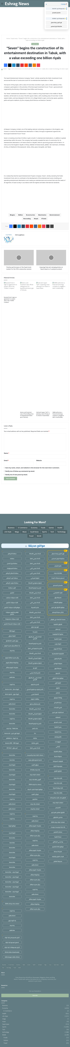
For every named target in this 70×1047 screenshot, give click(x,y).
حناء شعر (35, 728)
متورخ (58, 688)
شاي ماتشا (35, 743)
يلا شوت (35, 816)
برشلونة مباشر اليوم (12, 662)
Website (39, 460)
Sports (44, 531)
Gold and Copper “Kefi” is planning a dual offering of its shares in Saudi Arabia (43, 414)
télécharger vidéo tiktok (12, 957)
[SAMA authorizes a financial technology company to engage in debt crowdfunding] (59, 346)
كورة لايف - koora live (12, 872)
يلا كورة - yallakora (12, 738)
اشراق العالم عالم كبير (58, 812)
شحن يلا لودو (35, 684)
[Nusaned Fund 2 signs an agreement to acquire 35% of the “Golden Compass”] (11, 289)
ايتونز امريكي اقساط (35, 658)
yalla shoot (35, 821)
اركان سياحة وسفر (58, 612)
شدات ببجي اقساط (35, 553)
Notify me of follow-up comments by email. (20, 471)
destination (42, 215)
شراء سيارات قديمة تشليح (12, 624)
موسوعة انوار (58, 766)
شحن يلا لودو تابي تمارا (35, 648)
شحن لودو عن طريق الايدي (35, 689)
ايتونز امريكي (35, 578)
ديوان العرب (35, 794)
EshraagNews (19, 234)
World (39, 535)
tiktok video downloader (12, 952)
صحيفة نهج (57, 668)
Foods (43, 527)
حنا (35, 733)
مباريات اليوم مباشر (35, 825)
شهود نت (58, 741)
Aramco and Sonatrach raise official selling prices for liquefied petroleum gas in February (27, 414)
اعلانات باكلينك (35, 809)
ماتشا (35, 738)
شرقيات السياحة (58, 761)
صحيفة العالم (58, 861)
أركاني (58, 746)
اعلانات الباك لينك (58, 802)
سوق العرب (35, 765)
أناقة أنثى (58, 683)
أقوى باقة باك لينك (35, 779)
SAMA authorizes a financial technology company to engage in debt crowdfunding (58, 414)
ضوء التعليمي (57, 592)
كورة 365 (12, 631)
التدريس (58, 807)
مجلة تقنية (57, 837)
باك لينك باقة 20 (35, 769)
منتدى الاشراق (57, 817)
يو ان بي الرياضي (58, 841)
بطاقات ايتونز (35, 699)
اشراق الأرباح (58, 771)
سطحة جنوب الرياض (12, 583)
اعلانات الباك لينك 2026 (58, 822)
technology (61, 531)
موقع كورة (12, 825)
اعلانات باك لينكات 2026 (12, 903)
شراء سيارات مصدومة (12, 619)
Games (51, 527)
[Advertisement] (35, 20)
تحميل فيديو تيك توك (12, 942)
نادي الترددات (58, 707)
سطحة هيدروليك (12, 568)
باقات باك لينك (58, 793)
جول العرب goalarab (12, 640)
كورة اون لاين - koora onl (12, 733)
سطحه (12, 558)
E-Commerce (22, 527)
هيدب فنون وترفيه (58, 856)
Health (59, 527)
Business (11, 527)
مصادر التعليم (58, 832)
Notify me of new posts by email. (16, 475)
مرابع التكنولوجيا (58, 634)
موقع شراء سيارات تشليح (12, 607)
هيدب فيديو (58, 722)
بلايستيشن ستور (35, 704)
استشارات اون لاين (58, 712)
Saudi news (14, 38)
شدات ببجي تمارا (35, 558)
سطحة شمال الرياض (12, 573)
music (24, 531)
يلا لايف (12, 650)
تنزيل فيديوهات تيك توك (12, 947)
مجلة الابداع (58, 702)
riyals (36, 218)
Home (8, 38)
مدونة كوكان (58, 663)
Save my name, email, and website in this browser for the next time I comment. (32, 468)
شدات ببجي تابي (35, 568)
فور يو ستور (35, 627)
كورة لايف (12, 765)
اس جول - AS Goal (12, 748)
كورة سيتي (12, 636)
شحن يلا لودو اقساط (35, 588)
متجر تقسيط (35, 607)
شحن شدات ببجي (35, 672)
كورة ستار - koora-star (12, 689)
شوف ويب (58, 644)
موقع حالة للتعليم (58, 846)
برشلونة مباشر (35, 830)
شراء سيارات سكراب (12, 597)
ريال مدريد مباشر (35, 835)
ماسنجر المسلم (58, 585)
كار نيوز (58, 673)
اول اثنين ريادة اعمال (58, 553)
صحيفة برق (57, 597)
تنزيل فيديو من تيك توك (12, 937)
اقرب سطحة (12, 588)
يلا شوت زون (12, 920)
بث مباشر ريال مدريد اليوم (12, 645)
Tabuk (44, 218)
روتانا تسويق (58, 697)
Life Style (7, 531)
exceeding (27, 218)
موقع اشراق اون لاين (57, 607)
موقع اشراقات (57, 602)
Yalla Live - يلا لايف (12, 728)
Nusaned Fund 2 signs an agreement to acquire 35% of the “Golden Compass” (10, 299)
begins (13, 215)
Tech (52, 531)
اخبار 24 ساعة (58, 851)
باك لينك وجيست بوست (58, 827)
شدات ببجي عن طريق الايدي (35, 637)
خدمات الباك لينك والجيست (35, 755)
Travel (31, 535)
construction (31, 215)
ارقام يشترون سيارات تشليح (12, 613)
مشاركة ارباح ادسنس (57, 558)
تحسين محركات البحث (57, 578)
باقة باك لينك (58, 573)
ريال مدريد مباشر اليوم (12, 657)
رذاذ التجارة (58, 732)
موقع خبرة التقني (57, 678)
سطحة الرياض (12, 553)
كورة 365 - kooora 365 (12, 743)
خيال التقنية (58, 639)
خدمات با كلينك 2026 (35, 784)
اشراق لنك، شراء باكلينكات (58, 797)
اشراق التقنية (58, 624)
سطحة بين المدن (12, 563)
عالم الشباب (58, 566)
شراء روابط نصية (58, 788)
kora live (12, 760)
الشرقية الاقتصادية (58, 653)
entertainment (55, 215)
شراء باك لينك (58, 778)
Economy (34, 527)
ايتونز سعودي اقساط (35, 583)
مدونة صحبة (58, 756)
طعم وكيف (57, 737)
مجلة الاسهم (58, 648)
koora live (12, 709)
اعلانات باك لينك (35, 804)
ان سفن (57, 629)
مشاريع (35, 799)
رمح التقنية (57, 727)
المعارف (57, 717)
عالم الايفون (58, 658)
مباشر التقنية (58, 751)
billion (21, 215)
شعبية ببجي (35, 694)
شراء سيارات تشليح (12, 602)
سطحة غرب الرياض (12, 578)
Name (6, 453)
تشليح (12, 592)
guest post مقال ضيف (35, 760)
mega (17, 531)
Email (6, 460)
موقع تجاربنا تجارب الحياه (35, 789)
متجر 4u (35, 632)
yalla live (12, 677)
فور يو (35, 668)
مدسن (58, 692)
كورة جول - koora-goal (12, 694)
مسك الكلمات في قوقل (57, 619)
